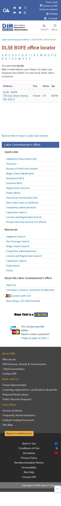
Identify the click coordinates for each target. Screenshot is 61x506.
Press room (51, 2)
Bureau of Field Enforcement (22, 168)
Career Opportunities (15, 385)
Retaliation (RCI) (15, 178)
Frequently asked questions (21, 207)
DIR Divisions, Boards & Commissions (24, 364)
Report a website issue (19, 433)
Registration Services (18, 188)
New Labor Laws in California (22, 202)
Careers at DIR (50, 5)
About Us (11, 285)
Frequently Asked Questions (19, 415)
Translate (52, 18)
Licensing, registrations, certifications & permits (30, 389)
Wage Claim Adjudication (20, 173)
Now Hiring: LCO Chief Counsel (23, 301)
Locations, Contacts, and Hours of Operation (30, 290)
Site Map (8, 424)
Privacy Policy (29, 458)
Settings (53, 13)
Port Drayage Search (17, 241)
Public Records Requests (17, 399)
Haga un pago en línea (34, 338)
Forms (9, 270)
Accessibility (29, 467)
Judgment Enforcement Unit (21, 159)
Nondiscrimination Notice (29, 462)
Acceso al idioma (12, 410)
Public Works (13, 192)
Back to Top (29, 443)
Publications (13, 265)
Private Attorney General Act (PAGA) (26, 222)
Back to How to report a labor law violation (25, 135)
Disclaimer (29, 453)
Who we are (9, 359)
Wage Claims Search (17, 246)
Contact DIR (10, 373)
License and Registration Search (24, 217)
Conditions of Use (29, 448)
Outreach (11, 163)
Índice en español (48, 9)
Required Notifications (15, 394)
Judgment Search (15, 236)
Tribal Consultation (14, 369)
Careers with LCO (21, 295)
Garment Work (14, 183)
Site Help (29, 472)
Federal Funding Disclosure (18, 420)
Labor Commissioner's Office (15, 39)
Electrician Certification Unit (21, 197)
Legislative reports (16, 212)
